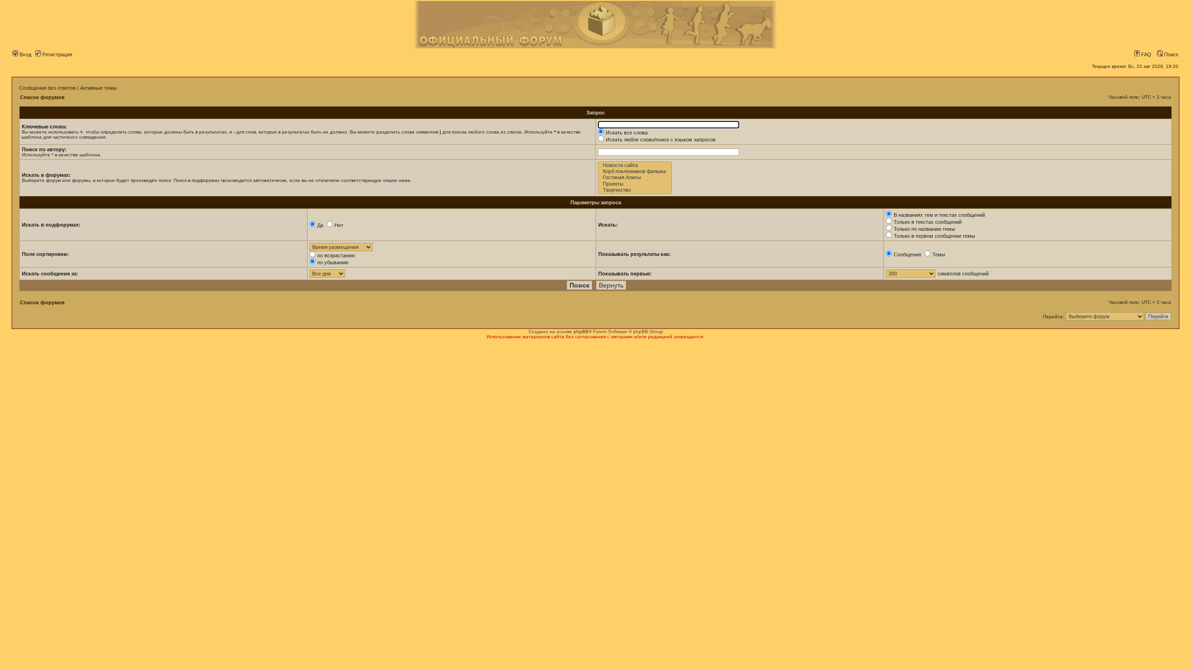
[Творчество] (635, 190)
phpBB (581, 331)
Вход (24, 54)
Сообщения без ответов (47, 88)
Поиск (1170, 54)
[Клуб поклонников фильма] (635, 171)
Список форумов (42, 97)
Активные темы (98, 88)
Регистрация (56, 54)
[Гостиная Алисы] (635, 177)
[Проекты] (635, 184)
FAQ (1145, 54)
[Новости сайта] (635, 165)
